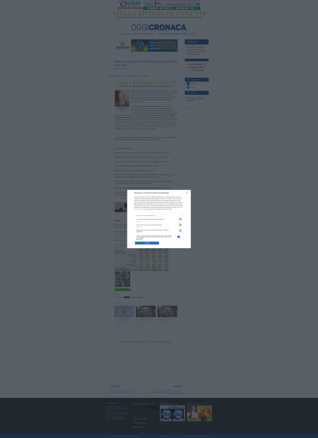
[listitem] (159, 215)
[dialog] (159, 219)
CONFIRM (147, 243)
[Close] (187, 193)
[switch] (179, 219)
